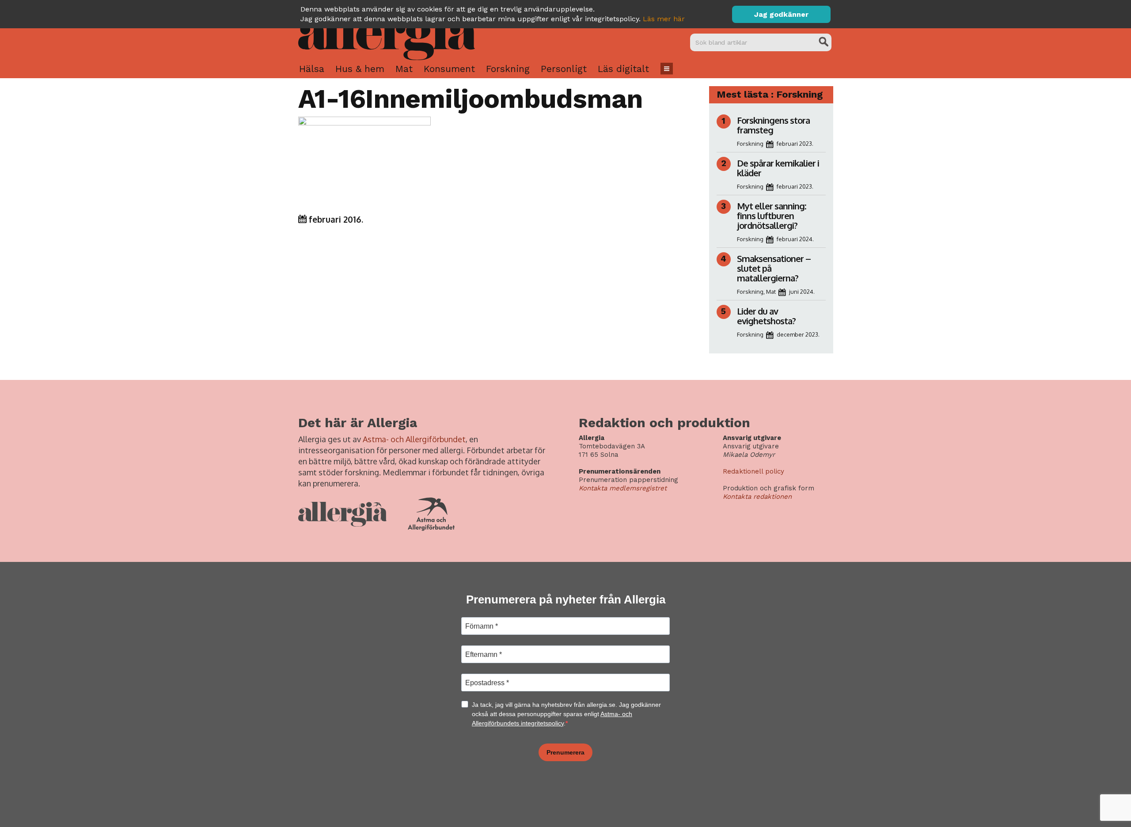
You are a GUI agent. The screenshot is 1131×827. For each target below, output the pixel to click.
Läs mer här (664, 19)
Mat (404, 68)
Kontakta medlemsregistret (623, 488)
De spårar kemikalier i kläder (778, 167)
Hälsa (311, 68)
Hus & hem (359, 68)
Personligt (564, 68)
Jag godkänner (781, 14)
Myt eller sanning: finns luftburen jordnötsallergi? (771, 215)
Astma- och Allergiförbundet (414, 439)
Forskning (508, 68)
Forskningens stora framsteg (773, 125)
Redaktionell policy (753, 471)
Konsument (449, 68)
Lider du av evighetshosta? (766, 315)
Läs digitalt (623, 68)
